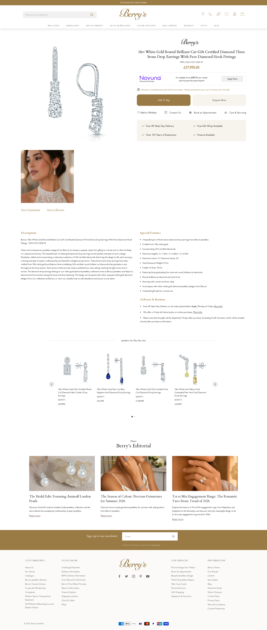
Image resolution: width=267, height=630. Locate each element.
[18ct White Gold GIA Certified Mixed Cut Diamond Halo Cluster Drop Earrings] (75, 368)
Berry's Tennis (214, 567)
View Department (30, 210)
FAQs (64, 604)
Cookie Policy (214, 596)
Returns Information (70, 588)
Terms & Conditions (216, 604)
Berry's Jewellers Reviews (36, 579)
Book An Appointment (181, 571)
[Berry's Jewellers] (133, 569)
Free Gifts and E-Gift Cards (73, 579)
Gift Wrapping (177, 592)
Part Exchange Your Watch (183, 567)
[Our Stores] (203, 15)
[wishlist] (227, 15)
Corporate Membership (35, 588)
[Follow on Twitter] (126, 576)
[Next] (215, 384)
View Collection (55, 210)
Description (28, 233)
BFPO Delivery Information (74, 575)
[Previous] (51, 384)
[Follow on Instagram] (133, 576)
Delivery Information (71, 571)
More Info (218, 306)
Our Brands (213, 571)
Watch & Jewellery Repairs (182, 579)
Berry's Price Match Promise (74, 584)
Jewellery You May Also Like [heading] (133, 340)
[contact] (210, 15)
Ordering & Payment (71, 567)
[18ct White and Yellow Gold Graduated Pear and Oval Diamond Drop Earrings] (192, 368)
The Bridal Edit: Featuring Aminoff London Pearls (60, 498)
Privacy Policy (155, 545)
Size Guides (213, 579)
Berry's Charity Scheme (35, 584)
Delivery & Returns (152, 299)
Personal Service (178, 588)
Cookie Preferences (216, 608)
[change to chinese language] (218, 15)
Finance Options (69, 592)
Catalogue (29, 575)
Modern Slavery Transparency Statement (38, 598)
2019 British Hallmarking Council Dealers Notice (39, 606)
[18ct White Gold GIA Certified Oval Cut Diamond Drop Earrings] (153, 368)
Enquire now (219, 100)
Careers (211, 575)
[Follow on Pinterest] (141, 576)
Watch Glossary (215, 592)
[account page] (234, 15)
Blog (210, 584)
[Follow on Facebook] (119, 576)
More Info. (197, 312)
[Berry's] (191, 43)
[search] (91, 14)
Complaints (30, 592)
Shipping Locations (70, 596)
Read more (34, 515)
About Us (29, 567)
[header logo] (133, 15)
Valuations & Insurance (181, 596)
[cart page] (242, 15)
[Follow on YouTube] (148, 576)
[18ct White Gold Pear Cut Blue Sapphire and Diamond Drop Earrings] (114, 368)
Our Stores (30, 571)
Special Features (150, 233)
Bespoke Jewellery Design (182, 575)
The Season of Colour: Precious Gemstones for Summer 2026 (131, 498)
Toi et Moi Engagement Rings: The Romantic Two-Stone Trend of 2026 (204, 498)
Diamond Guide (215, 588)
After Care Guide (178, 584)
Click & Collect (68, 600)
